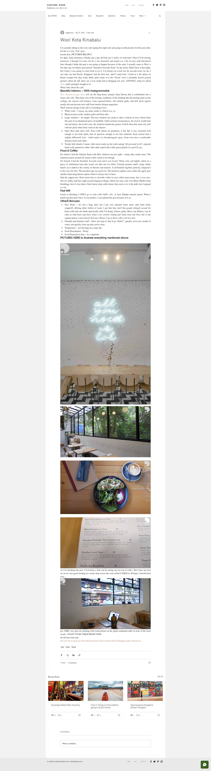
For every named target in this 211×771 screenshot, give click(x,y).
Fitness (123, 16)
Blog (63, 16)
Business (111, 16)
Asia (89, 16)
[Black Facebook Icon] (153, 5)
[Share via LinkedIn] (73, 655)
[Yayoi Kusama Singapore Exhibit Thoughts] (145, 691)
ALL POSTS (52, 16)
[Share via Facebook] (61, 655)
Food (133, 16)
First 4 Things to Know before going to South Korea (104, 706)
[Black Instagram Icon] (164, 5)
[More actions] (149, 32)
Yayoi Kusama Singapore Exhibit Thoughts (141, 706)
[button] (160, 16)
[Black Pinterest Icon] (160, 5)
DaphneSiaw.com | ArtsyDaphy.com (69, 761)
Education (100, 16)
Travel (74, 647)
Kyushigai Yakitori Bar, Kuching (65, 705)
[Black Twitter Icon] (157, 5)
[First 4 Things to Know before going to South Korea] (105, 691)
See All (160, 676)
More (141, 16)
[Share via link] (79, 655)
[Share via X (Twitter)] (67, 655)
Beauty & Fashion (76, 16)
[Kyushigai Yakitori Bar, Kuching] (66, 691)
